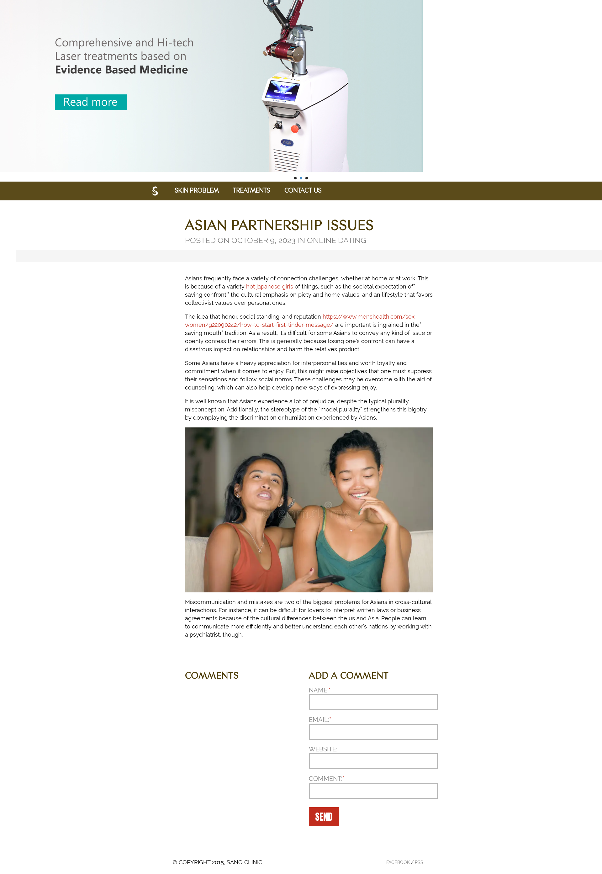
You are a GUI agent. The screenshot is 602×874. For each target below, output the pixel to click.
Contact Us (302, 191)
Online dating (336, 240)
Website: (323, 749)
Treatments (251, 191)
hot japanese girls (269, 286)
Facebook (398, 862)
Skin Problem (197, 191)
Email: (320, 720)
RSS (419, 862)
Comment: (326, 779)
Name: (319, 690)
